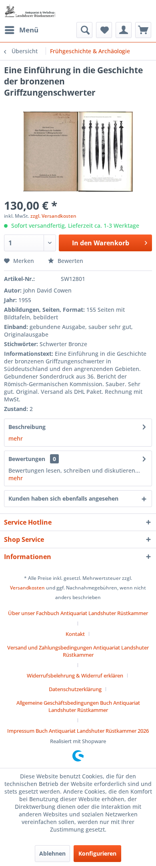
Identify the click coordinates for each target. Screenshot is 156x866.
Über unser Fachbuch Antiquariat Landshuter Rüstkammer (78, 613)
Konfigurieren (97, 853)
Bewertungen (26, 459)
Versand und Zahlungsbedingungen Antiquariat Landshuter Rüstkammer (78, 651)
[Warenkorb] (143, 30)
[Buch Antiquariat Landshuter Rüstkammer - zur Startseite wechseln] (30, 11)
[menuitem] (21, 30)
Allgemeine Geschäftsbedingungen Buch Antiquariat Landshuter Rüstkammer (78, 706)
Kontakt (75, 633)
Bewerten (69, 261)
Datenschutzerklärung (75, 689)
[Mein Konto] (124, 30)
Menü (28, 29)
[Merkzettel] (104, 30)
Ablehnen (52, 853)
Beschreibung (27, 427)
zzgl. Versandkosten (53, 215)
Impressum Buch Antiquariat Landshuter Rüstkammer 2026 (78, 730)
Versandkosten (27, 587)
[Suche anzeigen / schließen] (84, 30)
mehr (15, 438)
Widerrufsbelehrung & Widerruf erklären (75, 675)
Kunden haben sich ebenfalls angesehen (63, 498)
